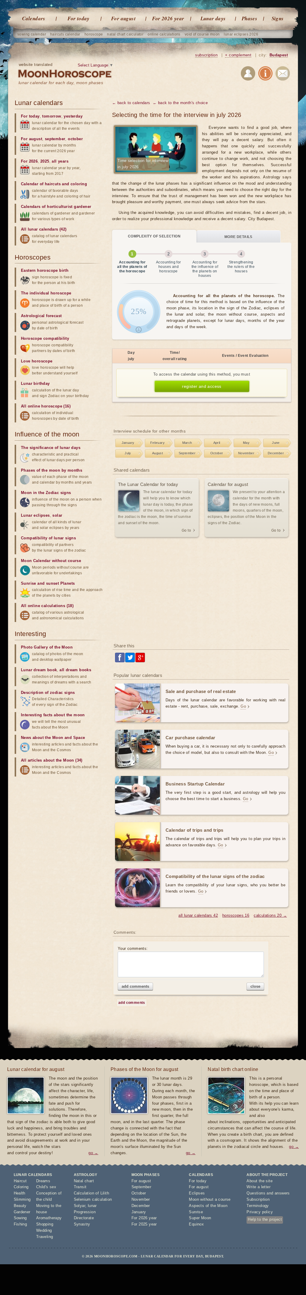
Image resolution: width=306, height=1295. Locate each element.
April (216, 442)
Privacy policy (260, 1212)
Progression (85, 1212)
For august (123, 18)
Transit (80, 1187)
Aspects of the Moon (208, 1205)
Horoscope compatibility (45, 338)
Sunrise (196, 1212)
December (276, 453)
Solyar (79, 1205)
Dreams (43, 1181)
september (55, 139)
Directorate (84, 1218)
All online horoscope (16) (46, 406)
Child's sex (46, 1187)
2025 (44, 161)
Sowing (20, 1218)
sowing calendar (31, 34)
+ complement (238, 55)
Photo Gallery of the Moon (47, 647)
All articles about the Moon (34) (51, 760)
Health (19, 1193)
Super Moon (200, 1218)
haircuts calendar (65, 34)
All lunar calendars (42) (44, 229)
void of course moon (202, 34)
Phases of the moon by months (51, 470)
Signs (278, 18)
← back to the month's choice (180, 103)
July (128, 453)
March (187, 442)
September (187, 453)
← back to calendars (131, 103)
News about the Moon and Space (53, 737)
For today (79, 18)
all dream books (75, 670)
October (216, 453)
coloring (79, 184)
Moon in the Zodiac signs (46, 492)
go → (93, 1153)
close (255, 986)
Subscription (258, 1199)
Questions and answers (268, 1193)
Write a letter (258, 1187)
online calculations (164, 34)
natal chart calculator (125, 34)
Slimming (22, 1199)
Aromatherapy (49, 1218)
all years (60, 161)
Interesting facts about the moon (53, 715)
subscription (206, 55)
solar (57, 515)
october (75, 139)
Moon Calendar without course (51, 560)
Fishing (20, 1224)
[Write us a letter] (283, 74)
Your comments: (133, 948)
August (157, 453)
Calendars (33, 18)
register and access (201, 386)
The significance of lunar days (50, 447)
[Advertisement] (201, 590)
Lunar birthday (35, 383)
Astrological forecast (41, 316)
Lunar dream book (39, 670)
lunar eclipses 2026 (241, 34)
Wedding (44, 1230)
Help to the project (265, 1219)
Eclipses (197, 1193)
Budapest (279, 55)
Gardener (22, 1212)
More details (238, 237)
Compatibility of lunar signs (48, 538)
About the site (260, 1181)
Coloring (21, 1187)
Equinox (196, 1224)
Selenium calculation (93, 1199)
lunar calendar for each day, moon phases (61, 82)
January (128, 442)
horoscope (94, 34)
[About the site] (265, 74)
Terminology (258, 1205)
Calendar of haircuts (41, 184)
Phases (249, 18)
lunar (92, 1205)
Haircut (20, 1181)
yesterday (73, 116)
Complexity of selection (154, 236)
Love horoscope (37, 361)
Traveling (44, 1236)
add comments (135, 986)
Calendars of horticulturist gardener (56, 206)
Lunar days (213, 18)
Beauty (20, 1205)
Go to (186, 530)
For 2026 (29, 161)
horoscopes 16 (235, 915)
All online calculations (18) (47, 605)
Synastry (82, 1224)
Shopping (44, 1224)
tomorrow (51, 116)
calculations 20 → (270, 915)
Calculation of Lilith (91, 1193)
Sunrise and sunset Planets (48, 583)
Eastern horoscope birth (44, 270)
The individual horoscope (46, 293)
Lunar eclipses (35, 515)
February (157, 442)
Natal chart (84, 1181)
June (276, 442)
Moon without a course (209, 1199)
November (246, 453)
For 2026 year (168, 18)
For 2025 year (144, 1224)
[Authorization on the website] (248, 74)
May (246, 442)
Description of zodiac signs (48, 692)
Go (243, 706)
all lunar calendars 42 (198, 915)
